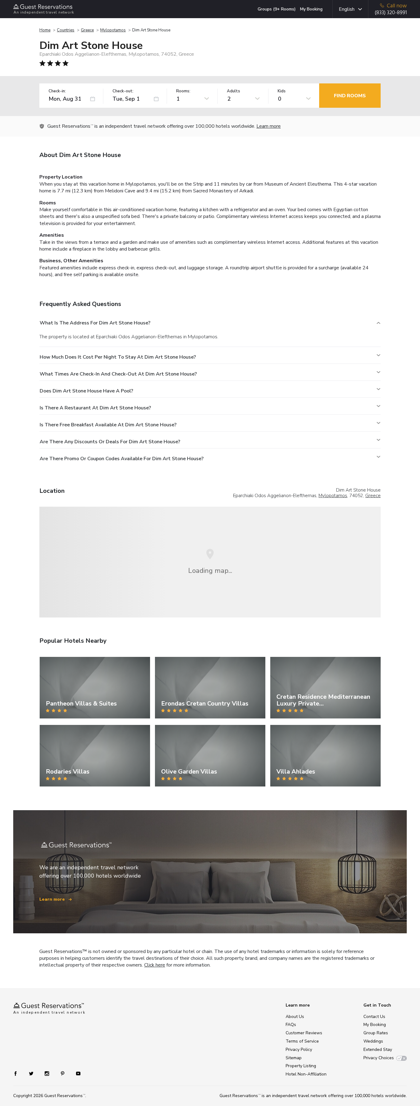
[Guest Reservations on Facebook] (18, 1073)
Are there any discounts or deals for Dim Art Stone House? (110, 441)
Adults (233, 91)
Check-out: (123, 91)
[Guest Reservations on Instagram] (47, 1073)
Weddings (373, 1041)
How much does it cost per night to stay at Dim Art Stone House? (118, 357)
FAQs (291, 1025)
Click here (154, 965)
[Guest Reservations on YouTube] (76, 1073)
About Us (295, 1017)
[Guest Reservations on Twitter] (32, 1073)
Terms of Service (302, 1041)
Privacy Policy (299, 1049)
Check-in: (57, 91)
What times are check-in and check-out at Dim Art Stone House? (118, 374)
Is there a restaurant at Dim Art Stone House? (95, 407)
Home (44, 30)
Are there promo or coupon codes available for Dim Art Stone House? (122, 458)
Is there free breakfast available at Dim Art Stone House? (108, 424)
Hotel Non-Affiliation (306, 1074)
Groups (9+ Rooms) (277, 9)
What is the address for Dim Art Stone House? (95, 323)
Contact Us (374, 1017)
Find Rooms (350, 95)
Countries (65, 30)
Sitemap (294, 1058)
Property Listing (301, 1066)
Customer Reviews (304, 1033)
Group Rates (375, 1033)
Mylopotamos (113, 30)
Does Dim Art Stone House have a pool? (86, 391)
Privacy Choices (378, 1058)
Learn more (268, 126)
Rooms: (183, 91)
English (347, 9)
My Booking (311, 9)
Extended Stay (377, 1049)
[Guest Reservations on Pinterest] (63, 1073)
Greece (87, 30)
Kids (282, 91)
